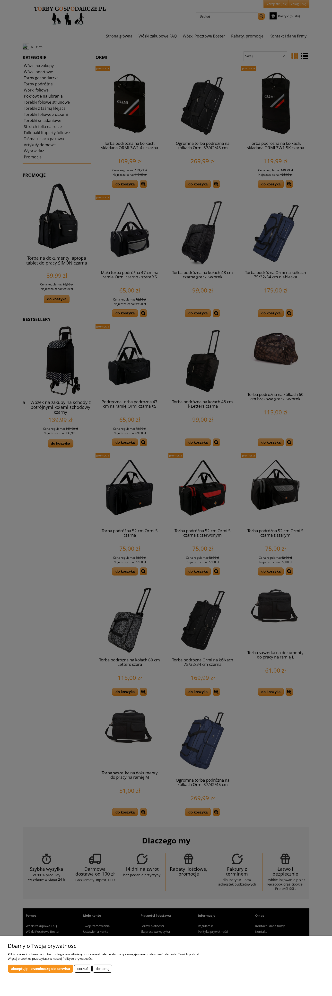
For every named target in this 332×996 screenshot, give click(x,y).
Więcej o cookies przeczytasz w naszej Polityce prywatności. (50, 958)
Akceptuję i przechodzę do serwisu (40, 969)
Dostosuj (102, 969)
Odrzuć (82, 969)
